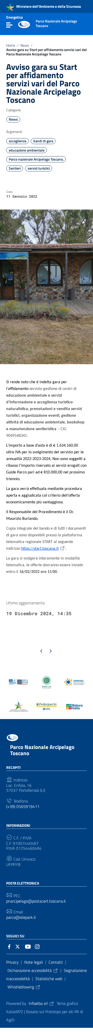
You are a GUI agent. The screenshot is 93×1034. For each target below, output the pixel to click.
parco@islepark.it (21, 917)
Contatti (56, 962)
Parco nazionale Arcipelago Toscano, (36, 159)
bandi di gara (43, 141)
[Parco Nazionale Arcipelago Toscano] (24, 24)
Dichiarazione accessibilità (29, 970)
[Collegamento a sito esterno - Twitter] (19, 946)
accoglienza (17, 141)
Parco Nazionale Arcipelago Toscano (42, 750)
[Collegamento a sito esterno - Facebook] (9, 946)
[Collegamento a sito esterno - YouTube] (28, 946)
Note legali (33, 962)
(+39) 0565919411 (23, 806)
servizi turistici (39, 168)
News (24, 45)
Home (10, 45)
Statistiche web (48, 978)
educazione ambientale (26, 150)
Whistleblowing (20, 987)
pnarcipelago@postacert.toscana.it (36, 901)
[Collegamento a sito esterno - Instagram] (37, 946)
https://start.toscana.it (40, 549)
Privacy (12, 962)
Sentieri (15, 168)
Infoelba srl (38, 1003)
